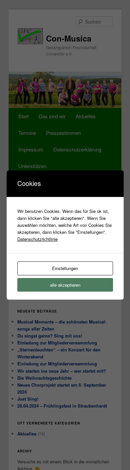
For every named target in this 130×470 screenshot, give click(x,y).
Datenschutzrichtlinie (37, 239)
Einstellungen (65, 268)
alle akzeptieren (65, 285)
